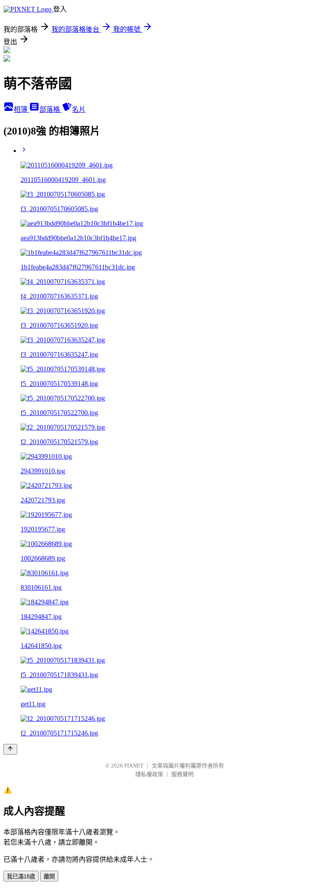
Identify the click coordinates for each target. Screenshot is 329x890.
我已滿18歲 (21, 876)
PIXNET (134, 765)
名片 (79, 109)
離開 (49, 876)
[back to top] (10, 749)
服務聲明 (182, 774)
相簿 (21, 109)
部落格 (50, 109)
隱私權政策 (149, 774)
